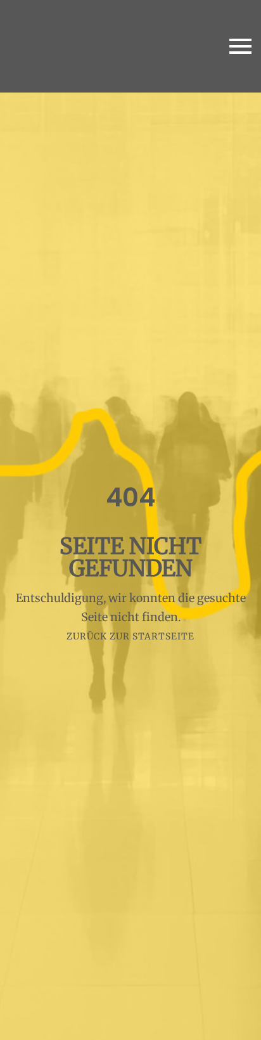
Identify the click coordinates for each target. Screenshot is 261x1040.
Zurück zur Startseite (130, 636)
